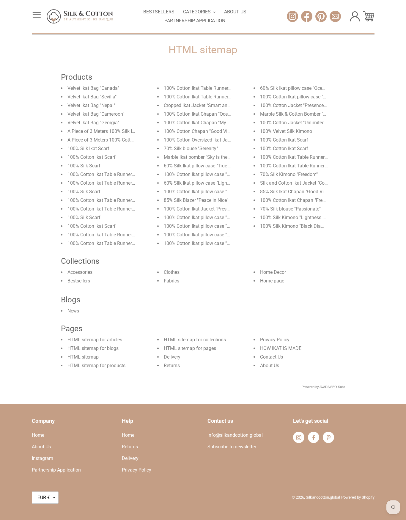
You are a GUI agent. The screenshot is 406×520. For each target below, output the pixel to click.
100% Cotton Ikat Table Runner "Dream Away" (211, 88)
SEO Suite (337, 387)
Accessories (79, 272)
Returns (172, 365)
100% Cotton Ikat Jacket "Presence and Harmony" (215, 209)
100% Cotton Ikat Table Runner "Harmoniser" (306, 157)
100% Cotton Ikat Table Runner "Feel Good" (112, 174)
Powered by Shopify (357, 497)
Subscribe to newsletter (231, 447)
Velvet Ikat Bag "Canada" (93, 88)
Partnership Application (56, 470)
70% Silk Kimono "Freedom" (289, 174)
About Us (269, 365)
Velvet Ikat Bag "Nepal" (91, 105)
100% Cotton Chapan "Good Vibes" (200, 131)
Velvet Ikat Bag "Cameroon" (95, 114)
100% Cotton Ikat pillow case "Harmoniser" (208, 243)
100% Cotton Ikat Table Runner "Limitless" (207, 97)
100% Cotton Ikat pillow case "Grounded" (206, 226)
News (73, 311)
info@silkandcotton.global (235, 435)
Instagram (42, 458)
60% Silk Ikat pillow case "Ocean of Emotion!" (307, 88)
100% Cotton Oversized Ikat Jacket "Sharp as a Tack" (219, 140)
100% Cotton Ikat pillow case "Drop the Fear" (210, 191)
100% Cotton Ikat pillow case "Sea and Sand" (211, 174)
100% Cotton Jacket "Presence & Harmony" (305, 105)
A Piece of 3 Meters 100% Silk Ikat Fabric (110, 131)
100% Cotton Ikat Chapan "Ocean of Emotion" (211, 114)
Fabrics (171, 281)
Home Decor (273, 272)
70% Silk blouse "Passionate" (290, 209)
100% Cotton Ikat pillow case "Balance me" (208, 217)
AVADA (324, 387)
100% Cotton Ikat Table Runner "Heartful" (110, 183)
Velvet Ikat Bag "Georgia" (93, 122)
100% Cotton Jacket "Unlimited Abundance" (305, 122)
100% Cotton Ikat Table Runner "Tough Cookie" (116, 243)
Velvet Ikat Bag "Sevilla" (92, 97)
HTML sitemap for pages (190, 348)
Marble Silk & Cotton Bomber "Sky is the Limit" (308, 114)
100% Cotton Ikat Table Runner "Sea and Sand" (116, 235)
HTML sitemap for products (96, 365)
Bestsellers (78, 281)
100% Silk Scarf (83, 166)
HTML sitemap (83, 357)
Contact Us (271, 357)
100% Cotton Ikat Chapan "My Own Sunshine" (211, 122)
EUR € (43, 497)
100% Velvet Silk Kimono (286, 131)
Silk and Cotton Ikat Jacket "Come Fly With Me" (309, 183)
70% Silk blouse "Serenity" (191, 148)
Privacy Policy (274, 340)
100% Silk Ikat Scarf (88, 148)
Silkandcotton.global (323, 497)
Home (38, 435)
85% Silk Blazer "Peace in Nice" (196, 200)
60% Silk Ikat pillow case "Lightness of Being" (211, 183)
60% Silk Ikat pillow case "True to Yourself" (208, 166)
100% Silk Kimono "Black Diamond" (297, 226)
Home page (272, 281)
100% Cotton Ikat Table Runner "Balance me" (114, 200)
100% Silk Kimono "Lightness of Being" (301, 217)
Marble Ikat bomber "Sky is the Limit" (202, 157)
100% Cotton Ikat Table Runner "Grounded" (304, 166)
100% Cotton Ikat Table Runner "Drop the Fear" (115, 209)
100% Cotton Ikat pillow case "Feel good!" (303, 97)
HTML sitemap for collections (195, 340)
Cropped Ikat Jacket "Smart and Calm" (203, 105)
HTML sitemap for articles (94, 340)
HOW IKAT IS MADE (280, 348)
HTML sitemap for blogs (93, 348)
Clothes (172, 272)
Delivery (172, 357)
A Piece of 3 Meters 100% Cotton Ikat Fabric (113, 140)
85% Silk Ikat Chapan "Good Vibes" (296, 191)
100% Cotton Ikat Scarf (91, 157)
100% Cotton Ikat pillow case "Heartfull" (205, 235)
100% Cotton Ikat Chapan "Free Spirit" (299, 200)
